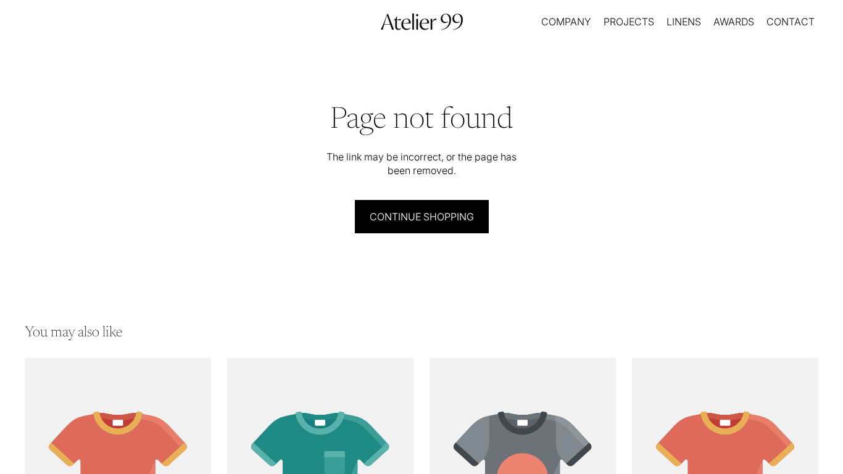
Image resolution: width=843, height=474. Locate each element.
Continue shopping (422, 216)
